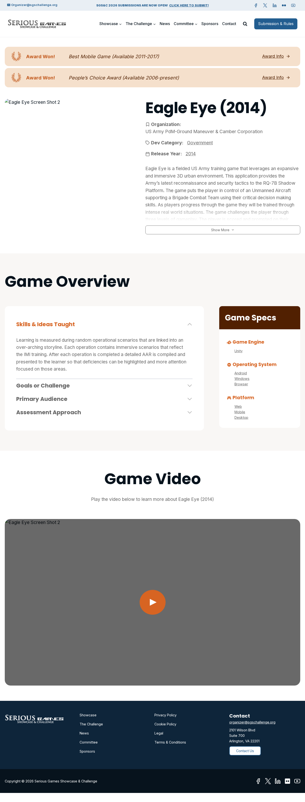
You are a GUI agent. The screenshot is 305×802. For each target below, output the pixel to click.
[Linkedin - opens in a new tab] (274, 5)
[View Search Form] (244, 23)
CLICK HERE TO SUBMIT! (189, 5)
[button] (152, 602)
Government (200, 143)
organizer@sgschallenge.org (252, 722)
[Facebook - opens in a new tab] (256, 5)
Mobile (239, 412)
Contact (229, 23)
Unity (238, 351)
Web (238, 406)
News (165, 23)
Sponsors (209, 23)
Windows (241, 379)
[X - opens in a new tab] (265, 5)
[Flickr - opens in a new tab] (287, 781)
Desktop (241, 417)
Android (240, 373)
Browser (241, 384)
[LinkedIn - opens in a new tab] (278, 781)
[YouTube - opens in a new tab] (293, 5)
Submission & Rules (276, 23)
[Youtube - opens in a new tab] (297, 781)
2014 (191, 154)
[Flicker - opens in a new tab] (284, 5)
